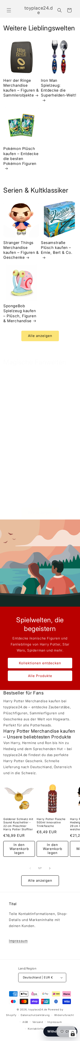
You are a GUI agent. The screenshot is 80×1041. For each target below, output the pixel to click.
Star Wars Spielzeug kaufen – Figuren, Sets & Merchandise (57, 426)
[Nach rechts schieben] (50, 868)
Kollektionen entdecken (40, 663)
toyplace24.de (37, 1009)
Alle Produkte (40, 675)
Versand (37, 1022)
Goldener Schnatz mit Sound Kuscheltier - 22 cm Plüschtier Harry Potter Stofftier (18, 824)
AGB (25, 1022)
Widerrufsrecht (64, 1015)
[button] (9, 10)
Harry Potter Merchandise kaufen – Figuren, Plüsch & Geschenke (19, 429)
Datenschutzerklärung (35, 1015)
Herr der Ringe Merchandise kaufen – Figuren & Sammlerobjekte (21, 87)
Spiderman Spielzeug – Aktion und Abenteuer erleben (21, 494)
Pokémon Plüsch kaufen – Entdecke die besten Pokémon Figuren (20, 156)
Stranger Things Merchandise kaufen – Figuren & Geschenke (21, 250)
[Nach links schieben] (30, 868)
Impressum (18, 941)
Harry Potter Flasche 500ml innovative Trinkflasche (51, 822)
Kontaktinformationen (42, 1028)
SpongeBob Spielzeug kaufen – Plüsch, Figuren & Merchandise (19, 313)
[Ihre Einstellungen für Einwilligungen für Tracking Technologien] (72, 1033)
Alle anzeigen (40, 336)
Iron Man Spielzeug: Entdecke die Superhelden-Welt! (58, 87)
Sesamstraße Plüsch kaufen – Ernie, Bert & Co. (56, 247)
